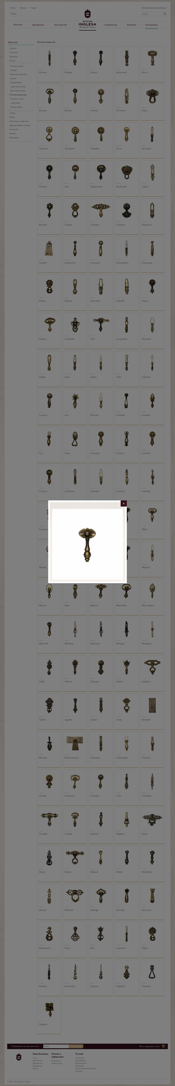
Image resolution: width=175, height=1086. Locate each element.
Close (124, 503)
